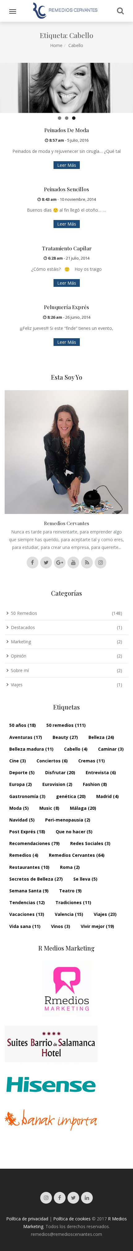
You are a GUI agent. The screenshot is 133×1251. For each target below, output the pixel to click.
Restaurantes (29, 867)
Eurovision (57, 784)
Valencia (69, 914)
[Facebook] (60, 1198)
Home (56, 45)
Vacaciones (26, 914)
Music (49, 808)
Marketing (21, 642)
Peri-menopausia (67, 820)
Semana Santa (29, 891)
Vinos (60, 926)
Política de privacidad (27, 1219)
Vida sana (25, 926)
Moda (19, 808)
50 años (22, 725)
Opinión (18, 656)
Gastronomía (27, 796)
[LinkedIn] (87, 1198)
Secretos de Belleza (36, 879)
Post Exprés (27, 832)
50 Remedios (24, 613)
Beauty (65, 737)
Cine (17, 761)
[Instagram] (46, 1198)
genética (71, 796)
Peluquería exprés (66, 307)
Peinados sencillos (66, 189)
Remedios (23, 855)
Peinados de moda (66, 130)
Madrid (107, 796)
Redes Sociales (90, 843)
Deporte (22, 772)
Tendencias (27, 902)
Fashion (95, 784)
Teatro (70, 891)
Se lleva (85, 879)
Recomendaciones (34, 843)
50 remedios (66, 725)
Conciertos (52, 761)
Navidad (22, 820)
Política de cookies (72, 1219)
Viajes (17, 685)
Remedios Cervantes (77, 855)
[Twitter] (73, 1198)
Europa (20, 784)
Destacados (23, 627)
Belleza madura (31, 749)
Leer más (66, 165)
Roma (70, 867)
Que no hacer (74, 832)
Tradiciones (73, 902)
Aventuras (25, 737)
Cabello (76, 749)
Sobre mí (20, 670)
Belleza (101, 737)
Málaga (83, 808)
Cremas (91, 761)
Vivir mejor (97, 926)
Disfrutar (60, 772)
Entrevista (101, 772)
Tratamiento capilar (67, 248)
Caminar (111, 749)
